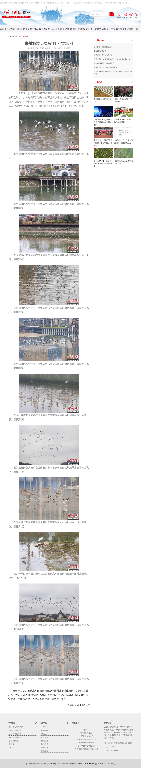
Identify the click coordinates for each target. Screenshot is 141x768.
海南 (35, 3)
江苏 (62, 3)
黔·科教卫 (34, 29)
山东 (93, 3)
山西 (97, 3)
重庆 (10, 3)
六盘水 (98, 29)
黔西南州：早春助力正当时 (103, 55)
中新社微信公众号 (87, 736)
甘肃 (18, 3)
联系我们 (44, 734)
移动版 (119, 14)
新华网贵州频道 (15, 730)
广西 (31, 3)
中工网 (11, 748)
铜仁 (113, 29)
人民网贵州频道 (15, 734)
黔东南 (119, 29)
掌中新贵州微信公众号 (86, 746)
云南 (122, 3)
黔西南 (130, 29)
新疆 (114, 3)
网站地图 (44, 751)
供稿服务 (44, 741)
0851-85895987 (112, 750)
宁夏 (85, 3)
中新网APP (86, 730)
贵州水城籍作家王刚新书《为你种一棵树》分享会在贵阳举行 (113, 72)
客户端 (125, 14)
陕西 (101, 3)
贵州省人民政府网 (16, 727)
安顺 (104, 29)
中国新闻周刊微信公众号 (86, 739)
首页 (2, 29)
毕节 (108, 29)
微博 (131, 14)
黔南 (124, 29)
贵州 (23, 3)
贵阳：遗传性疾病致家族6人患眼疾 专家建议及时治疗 (112, 59)
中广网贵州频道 (15, 737)
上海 (106, 3)
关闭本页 (86, 705)
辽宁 (75, 3)
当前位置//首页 (16, 36)
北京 (6, 3)
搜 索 (111, 14)
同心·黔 (19, 29)
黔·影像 (59, 29)
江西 (66, 3)
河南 (43, 3)
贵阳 (88, 29)
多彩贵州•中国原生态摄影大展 (86, 749)
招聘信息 (44, 748)
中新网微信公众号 (87, 733)
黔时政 (12, 29)
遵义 (92, 29)
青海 (89, 3)
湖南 (52, 3)
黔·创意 (73, 29)
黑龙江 (57, 3)
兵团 (118, 3)
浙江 (127, 3)
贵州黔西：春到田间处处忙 (103, 47)
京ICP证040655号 (65, 763)
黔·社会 (51, 29)
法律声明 (44, 744)
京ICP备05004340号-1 (105, 763)
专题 (136, 29)
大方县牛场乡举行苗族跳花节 (104, 63)
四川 (110, 3)
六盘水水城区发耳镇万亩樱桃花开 (105, 67)
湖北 (48, 3)
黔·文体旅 (43, 29)
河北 (39, 3)
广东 (27, 3)
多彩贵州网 (13, 741)
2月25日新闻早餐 (100, 51)
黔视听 (26, 29)
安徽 (2, 3)
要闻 (6, 29)
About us (44, 730)
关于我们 (44, 727)
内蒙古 (80, 3)
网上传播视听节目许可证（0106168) (41, 763)
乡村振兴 (81, 29)
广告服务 (44, 737)
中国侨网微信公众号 (87, 742)
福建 (14, 3)
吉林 (70, 3)
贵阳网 (11, 744)
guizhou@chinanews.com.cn (117, 747)
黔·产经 (66, 29)
